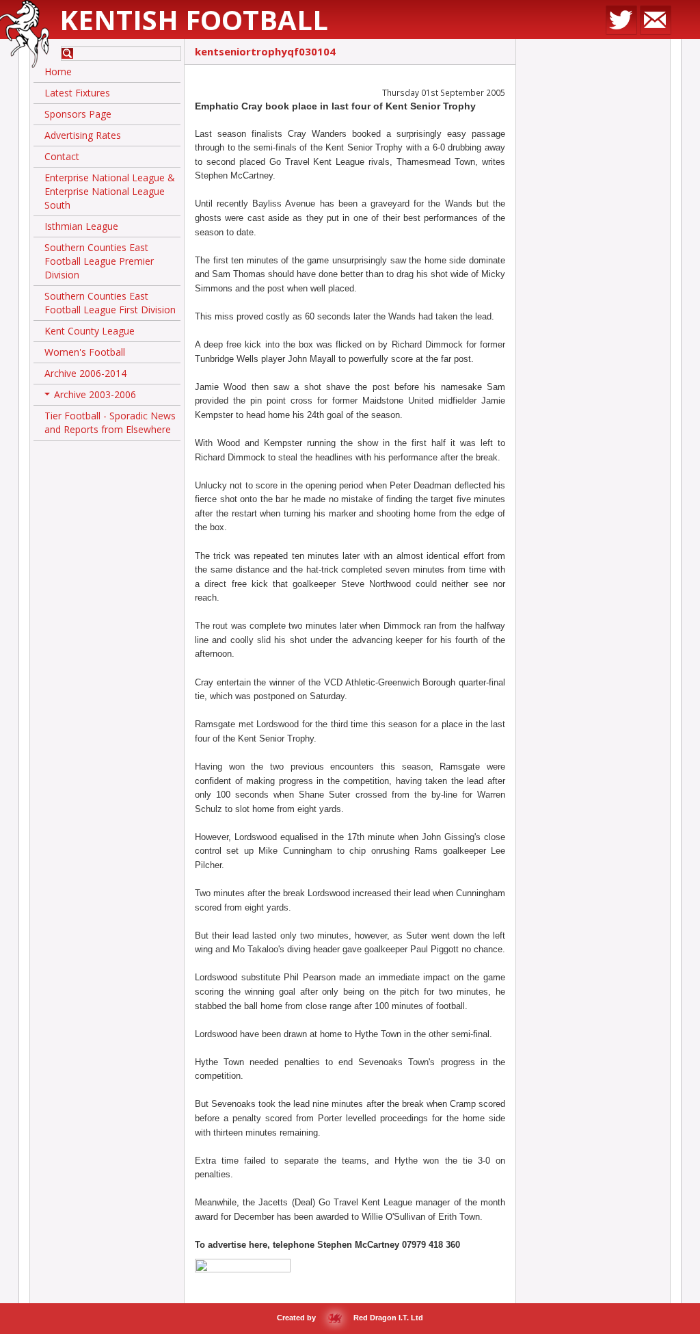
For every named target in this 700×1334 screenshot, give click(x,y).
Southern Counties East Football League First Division (110, 302)
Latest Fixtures (77, 92)
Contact (61, 156)
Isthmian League (81, 226)
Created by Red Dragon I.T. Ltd (350, 1317)
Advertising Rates (82, 135)
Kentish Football (193, 19)
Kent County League (89, 330)
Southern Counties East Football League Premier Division (99, 261)
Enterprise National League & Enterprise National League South (109, 191)
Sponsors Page (77, 113)
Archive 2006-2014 (85, 373)
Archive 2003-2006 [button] (91, 397)
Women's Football (84, 351)
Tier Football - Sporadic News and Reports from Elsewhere (110, 422)
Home (58, 71)
